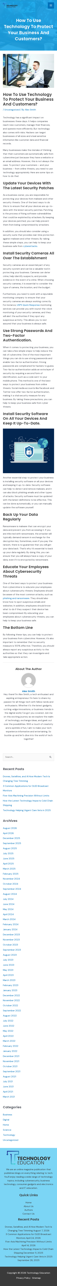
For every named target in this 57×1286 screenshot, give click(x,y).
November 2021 (11, 1061)
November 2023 (11, 939)
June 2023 (8, 965)
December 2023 (11, 934)
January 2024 (10, 929)
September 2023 (12, 949)
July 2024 (8, 899)
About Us (28, 1206)
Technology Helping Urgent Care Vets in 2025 (27, 810)
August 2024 (10, 894)
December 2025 (11, 838)
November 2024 (11, 878)
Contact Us (28, 1213)
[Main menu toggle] (51, 5)
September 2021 (11, 1071)
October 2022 (10, 1005)
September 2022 (12, 1010)
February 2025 (10, 873)
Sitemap (36, 1278)
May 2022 (8, 1030)
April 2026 (8, 833)
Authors (28, 1210)
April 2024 (8, 914)
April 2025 (8, 863)
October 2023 (10, 944)
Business (7, 1114)
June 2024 (8, 904)
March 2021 (9, 1096)
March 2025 (9, 868)
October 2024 (10, 883)
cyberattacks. (30, 246)
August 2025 (10, 848)
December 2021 (11, 1056)
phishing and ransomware (16, 598)
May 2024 (8, 909)
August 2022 (10, 1015)
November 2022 (11, 1000)
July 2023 (8, 959)
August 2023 (10, 954)
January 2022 (10, 1051)
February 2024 (10, 924)
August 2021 (9, 1076)
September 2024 (12, 889)
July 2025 (8, 853)
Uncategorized (12, 109)
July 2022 (8, 1020)
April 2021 (8, 1091)
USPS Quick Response (28, 305)
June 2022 (8, 1025)
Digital (6, 1119)
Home (6, 1124)
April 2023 (8, 975)
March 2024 (9, 919)
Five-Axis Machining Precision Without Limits (26, 795)
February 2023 (10, 985)
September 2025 (12, 843)
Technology (9, 1135)
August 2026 (10, 828)
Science (7, 1129)
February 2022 (10, 1046)
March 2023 (9, 980)
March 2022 (9, 1041)
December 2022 (11, 995)
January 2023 (10, 990)
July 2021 (8, 1081)
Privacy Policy (23, 1278)
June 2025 (8, 858)
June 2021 (8, 1086)
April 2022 (8, 1036)
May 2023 (8, 970)
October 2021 (10, 1066)
